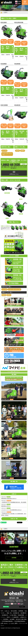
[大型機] (14, 280)
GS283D (17, 64)
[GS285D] (7, 72)
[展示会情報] (14, 345)
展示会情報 (14, 611)
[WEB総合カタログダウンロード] (14, 237)
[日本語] (18, 1)
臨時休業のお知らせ (5, 506)
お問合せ (25, 3)
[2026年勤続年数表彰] (14, 306)
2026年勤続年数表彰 (19, 621)
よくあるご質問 (13, 623)
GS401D (17, 105)
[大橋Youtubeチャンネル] (14, 335)
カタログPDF (10, 41)
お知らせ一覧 (14, 518)
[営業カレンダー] (14, 363)
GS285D (4, 64)
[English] (18, 3)
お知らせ (7, 611)
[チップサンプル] (14, 351)
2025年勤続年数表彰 (7, 621)
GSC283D (4, 105)
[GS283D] (20, 74)
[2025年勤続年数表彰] (14, 315)
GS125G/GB (18, 22)
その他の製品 (12, 615)
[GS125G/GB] (20, 32)
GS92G (10, 438)
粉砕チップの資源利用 (12, 617)
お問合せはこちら (14, 174)
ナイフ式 (4, 150)
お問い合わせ (4, 623)
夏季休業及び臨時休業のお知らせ (8, 498)
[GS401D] (20, 115)
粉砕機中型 (23, 613)
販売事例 (5, 619)
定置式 (22, 150)
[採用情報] (14, 325)
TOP (2, 611)
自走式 (17, 150)
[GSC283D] (7, 115)
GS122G (11, 399)
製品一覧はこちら (14, 222)
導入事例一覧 (14, 481)
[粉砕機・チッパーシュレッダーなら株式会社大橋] (6, 3)
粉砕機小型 (16, 613)
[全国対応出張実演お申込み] (14, 253)
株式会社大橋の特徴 (21, 619)
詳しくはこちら (4, 41)
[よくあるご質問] (14, 357)
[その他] (14, 284)
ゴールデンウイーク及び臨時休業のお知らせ (11, 509)
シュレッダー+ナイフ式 (7, 154)
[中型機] (14, 272)
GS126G (4, 22)
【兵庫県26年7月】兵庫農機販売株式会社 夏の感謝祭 (13, 502)
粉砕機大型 (5, 615)
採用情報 (14, 557)
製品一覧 (9, 613)
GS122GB (11, 458)
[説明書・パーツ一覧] (14, 229)
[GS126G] (7, 31)
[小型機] (14, 264)
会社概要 (12, 619)
